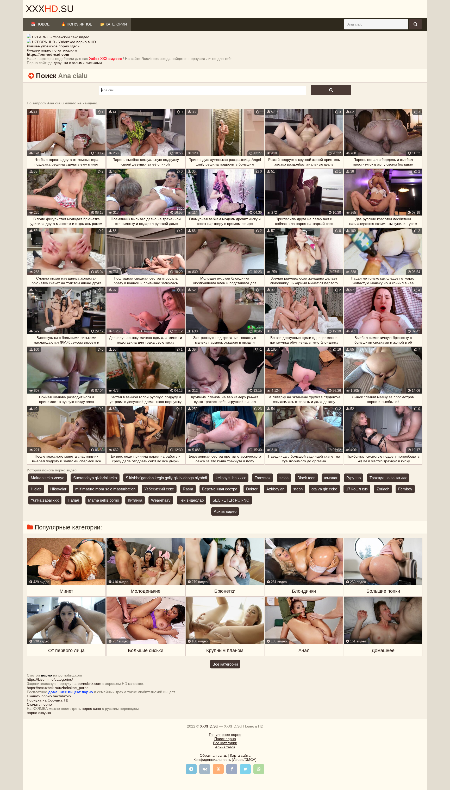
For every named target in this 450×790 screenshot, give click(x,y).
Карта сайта (240, 755)
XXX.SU (50, 8)
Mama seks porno (103, 500)
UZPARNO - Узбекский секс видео (60, 37)
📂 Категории (113, 24)
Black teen (306, 478)
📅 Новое (40, 24)
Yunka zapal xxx (45, 500)
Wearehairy (161, 500)
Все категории (225, 664)
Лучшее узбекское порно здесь (53, 46)
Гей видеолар (191, 500)
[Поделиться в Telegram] (191, 769)
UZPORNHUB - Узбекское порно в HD (64, 42)
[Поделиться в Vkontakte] (204, 769)
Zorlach (383, 489)
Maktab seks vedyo (47, 478)
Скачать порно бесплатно (49, 696)
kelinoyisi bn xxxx (231, 478)
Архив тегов (225, 747)
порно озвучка (39, 713)
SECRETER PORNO (231, 500)
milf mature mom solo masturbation (105, 489)
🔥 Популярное (76, 24)
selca (284, 478)
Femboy (405, 489)
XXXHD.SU (209, 726)
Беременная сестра (219, 489)
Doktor (252, 489)
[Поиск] (415, 24)
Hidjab (36, 489)
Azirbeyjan (275, 489)
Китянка (135, 500)
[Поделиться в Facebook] (231, 769)
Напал (73, 500)
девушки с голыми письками (78, 63)
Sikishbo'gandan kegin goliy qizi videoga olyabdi (166, 478)
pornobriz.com (89, 683)
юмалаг (331, 478)
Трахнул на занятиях (388, 478)
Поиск (46, 76)
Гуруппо (353, 478)
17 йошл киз (357, 489)
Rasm (188, 489)
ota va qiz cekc (324, 489)
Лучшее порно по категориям (52, 50)
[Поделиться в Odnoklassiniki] (218, 769)
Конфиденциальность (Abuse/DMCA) (225, 759)
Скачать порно (39, 704)
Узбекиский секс (159, 489)
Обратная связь (213, 755)
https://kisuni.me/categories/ (50, 679)
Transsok (263, 478)
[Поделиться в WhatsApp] (258, 769)
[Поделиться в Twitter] (245, 769)
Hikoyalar (58, 489)
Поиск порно (225, 739)
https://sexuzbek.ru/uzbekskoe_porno (58, 688)
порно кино (91, 708)
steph (298, 489)
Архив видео (225, 511)
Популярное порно (225, 734)
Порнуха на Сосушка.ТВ (47, 700)
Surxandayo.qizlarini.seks (95, 478)
